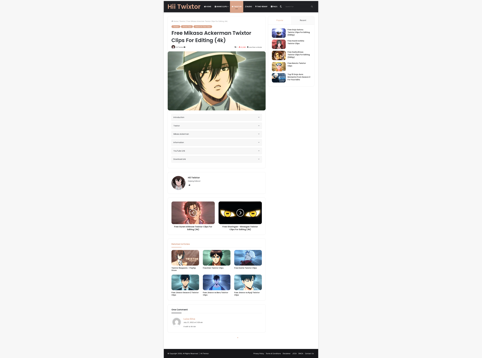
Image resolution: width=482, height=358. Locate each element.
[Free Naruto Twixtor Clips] (279, 66)
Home (208, 7)
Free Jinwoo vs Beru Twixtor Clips (215, 293)
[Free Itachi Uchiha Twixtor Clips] (279, 44)
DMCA (300, 353)
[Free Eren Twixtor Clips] (216, 258)
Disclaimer (287, 353)
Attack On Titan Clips (202, 27)
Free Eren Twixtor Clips (213, 268)
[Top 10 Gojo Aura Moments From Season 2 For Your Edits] (279, 78)
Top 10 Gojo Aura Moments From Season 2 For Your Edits (299, 77)
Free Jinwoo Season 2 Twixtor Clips (185, 293)
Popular (279, 20)
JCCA (294, 353)
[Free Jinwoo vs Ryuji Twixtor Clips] (248, 282)
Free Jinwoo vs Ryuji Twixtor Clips (247, 293)
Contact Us (309, 353)
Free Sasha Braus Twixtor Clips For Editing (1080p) (299, 55)
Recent (303, 20)
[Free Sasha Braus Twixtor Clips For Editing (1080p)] (279, 55)
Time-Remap (261, 7)
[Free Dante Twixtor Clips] (248, 258)
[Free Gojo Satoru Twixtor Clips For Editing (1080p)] (279, 33)
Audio (249, 7)
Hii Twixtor (194, 177)
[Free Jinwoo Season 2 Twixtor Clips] (185, 282)
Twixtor (237, 7)
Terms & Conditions (273, 353)
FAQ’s (274, 7)
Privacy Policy (258, 353)
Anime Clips (221, 7)
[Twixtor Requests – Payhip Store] (185, 258)
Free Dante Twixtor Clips (245, 268)
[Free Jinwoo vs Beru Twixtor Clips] (216, 282)
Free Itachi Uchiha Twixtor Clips (296, 42)
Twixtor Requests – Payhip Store (183, 269)
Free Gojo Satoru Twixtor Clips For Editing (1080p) (299, 32)
